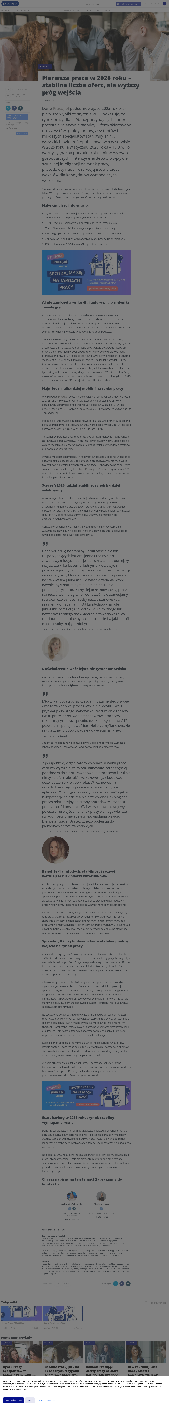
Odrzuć (30, 1400)
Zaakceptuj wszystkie (13, 1400)
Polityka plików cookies (47, 1400)
